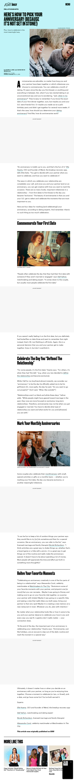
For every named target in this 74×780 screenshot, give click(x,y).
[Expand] (64, 762)
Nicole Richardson (56, 545)
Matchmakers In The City (40, 586)
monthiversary (51, 474)
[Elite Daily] (10, 4)
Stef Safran (62, 277)
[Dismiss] (70, 762)
